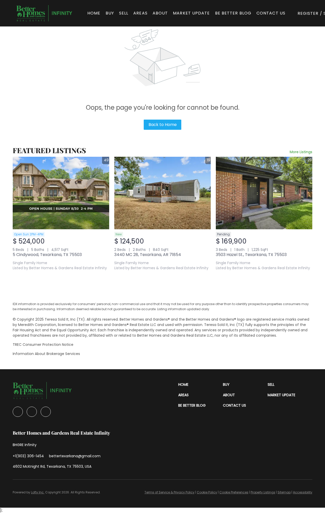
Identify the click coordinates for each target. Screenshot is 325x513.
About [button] (160, 13)
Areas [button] (140, 13)
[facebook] (18, 412)
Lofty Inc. (37, 492)
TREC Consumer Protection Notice (43, 344)
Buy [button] (110, 13)
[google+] (46, 412)
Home (93, 13)
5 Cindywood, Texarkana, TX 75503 (47, 255)
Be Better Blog (233, 13)
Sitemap (284, 492)
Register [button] (308, 13)
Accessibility (302, 492)
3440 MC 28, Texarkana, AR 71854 (147, 255)
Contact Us (270, 13)
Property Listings (263, 492)
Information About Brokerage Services (46, 353)
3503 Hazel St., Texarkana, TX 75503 (251, 255)
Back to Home (163, 124)
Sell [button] (123, 13)
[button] (44, 13)
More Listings (301, 151)
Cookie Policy (207, 492)
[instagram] (32, 412)
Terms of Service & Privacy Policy (169, 492)
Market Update (191, 13)
